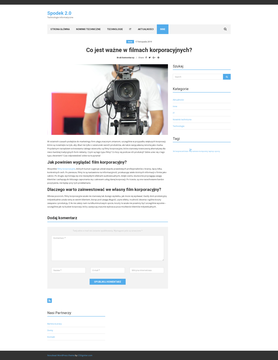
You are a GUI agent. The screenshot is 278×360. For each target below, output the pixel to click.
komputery (203, 151)
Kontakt (51, 336)
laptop (211, 151)
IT (130, 29)
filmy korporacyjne (66, 168)
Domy (50, 330)
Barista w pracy (54, 323)
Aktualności (146, 29)
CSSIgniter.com (85, 355)
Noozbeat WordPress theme (60, 355)
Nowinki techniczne (88, 29)
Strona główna (60, 29)
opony (217, 151)
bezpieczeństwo (182, 151)
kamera (195, 151)
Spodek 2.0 (59, 13)
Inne (162, 29)
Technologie (115, 29)
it (190, 150)
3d (174, 151)
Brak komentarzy (125, 57)
